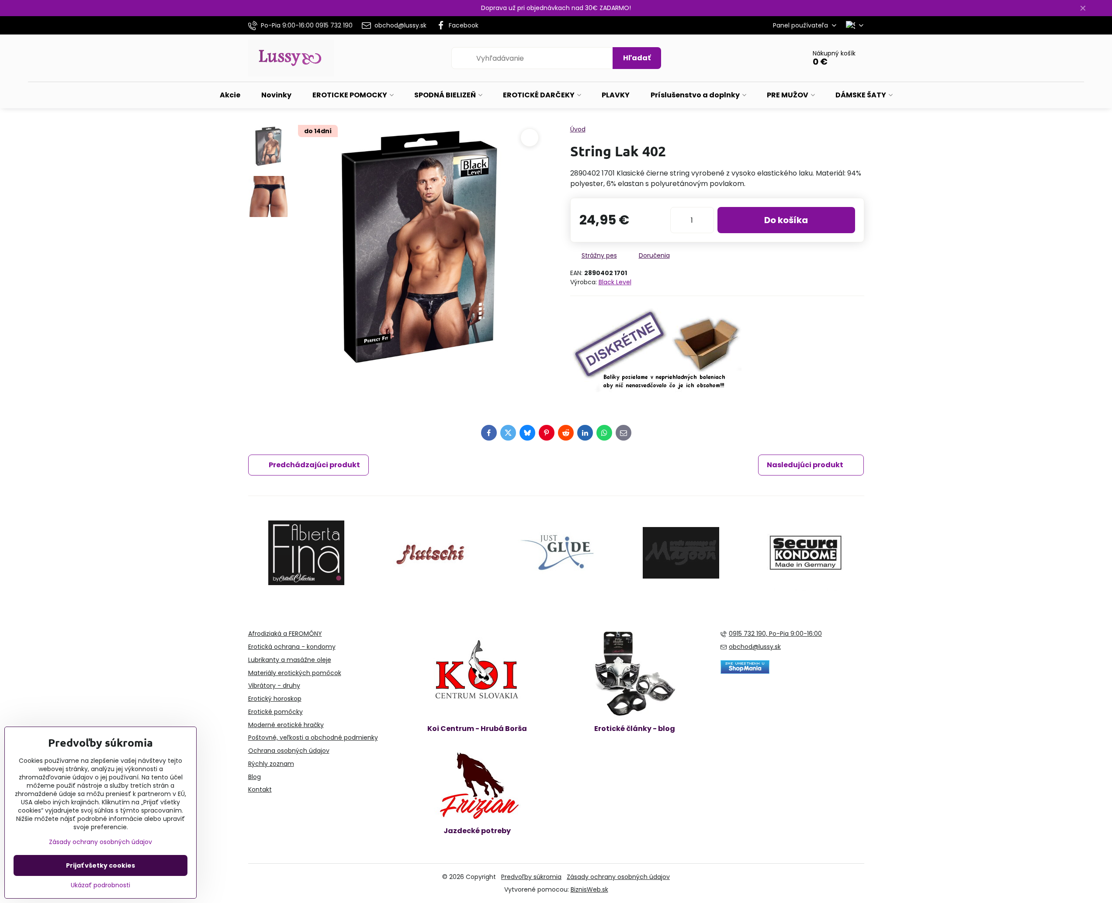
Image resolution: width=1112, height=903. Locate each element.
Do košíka (786, 220)
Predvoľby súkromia (531, 876)
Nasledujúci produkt (805, 465)
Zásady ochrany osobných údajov (618, 876)
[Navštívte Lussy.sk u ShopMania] (745, 671)
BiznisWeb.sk (589, 889)
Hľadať (637, 58)
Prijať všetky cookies (100, 865)
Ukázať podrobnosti (100, 885)
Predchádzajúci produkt (314, 465)
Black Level (615, 282)
